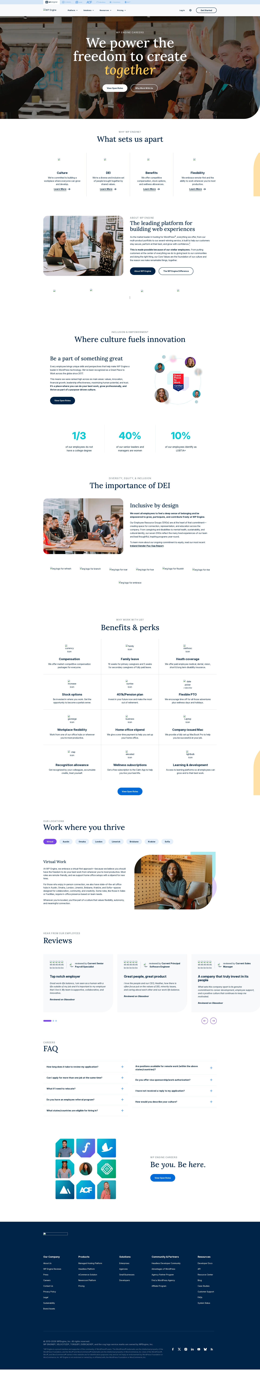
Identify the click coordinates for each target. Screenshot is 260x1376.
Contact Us (48, 1286)
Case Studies (203, 1286)
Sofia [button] (167, 841)
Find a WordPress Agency (163, 1280)
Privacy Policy (49, 1291)
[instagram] (186, 1349)
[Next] (213, 1021)
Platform (71, 10)
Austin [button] (66, 841)
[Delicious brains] (127, 2)
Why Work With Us (144, 88)
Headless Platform (86, 1269)
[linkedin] (192, 1349)
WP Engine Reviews (52, 1269)
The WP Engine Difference (176, 271)
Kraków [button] (151, 841)
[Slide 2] (53, 1021)
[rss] (212, 1349)
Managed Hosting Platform (90, 1263)
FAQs (200, 1297)
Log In (182, 10)
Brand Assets (49, 1309)
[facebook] (173, 1349)
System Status (204, 1303)
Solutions (87, 10)
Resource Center (205, 1274)
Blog (200, 1280)
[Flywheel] (66, 2)
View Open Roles (115, 88)
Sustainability (49, 1303)
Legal (45, 1297)
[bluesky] (205, 1349)
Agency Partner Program (163, 1274)
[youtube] (199, 1349)
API (199, 1269)
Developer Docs (205, 1263)
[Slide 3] (56, 1021)
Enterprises (124, 1263)
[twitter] (179, 1349)
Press (45, 1274)
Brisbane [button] (134, 841)
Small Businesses (126, 1274)
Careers (47, 1280)
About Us (47, 1263)
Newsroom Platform (87, 1280)
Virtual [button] (50, 841)
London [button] (98, 841)
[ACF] (89, 2)
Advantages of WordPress (163, 1269)
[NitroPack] (101, 2)
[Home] (128, 1239)
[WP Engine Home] (53, 10)
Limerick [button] (116, 841)
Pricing (120, 10)
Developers (124, 1280)
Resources (104, 10)
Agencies (123, 1269)
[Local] (78, 2)
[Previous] (205, 1021)
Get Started (206, 10)
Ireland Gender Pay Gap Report (147, 545)
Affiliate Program (159, 1286)
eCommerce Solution (87, 1274)
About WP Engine (142, 271)
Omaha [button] (82, 841)
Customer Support (206, 1291)
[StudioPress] (115, 2)
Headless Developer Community (166, 1263)
